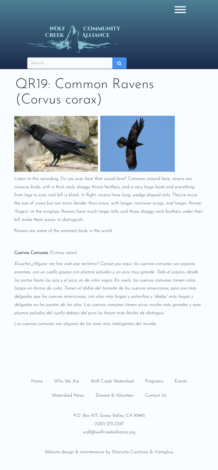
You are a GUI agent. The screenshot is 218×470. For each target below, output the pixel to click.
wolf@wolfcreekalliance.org (109, 432)
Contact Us (155, 395)
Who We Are (66, 381)
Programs (154, 381)
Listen (20, 179)
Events (181, 381)
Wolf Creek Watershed (112, 381)
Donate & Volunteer (115, 395)
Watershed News (68, 395)
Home (37, 381)
